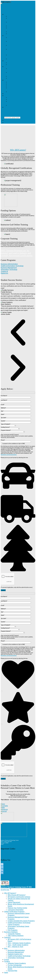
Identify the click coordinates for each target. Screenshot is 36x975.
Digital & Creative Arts (18, 86)
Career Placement (16, 26)
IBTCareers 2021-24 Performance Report (17, 69)
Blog (6, 80)
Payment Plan (14, 105)
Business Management (18, 84)
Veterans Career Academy (20, 97)
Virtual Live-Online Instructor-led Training (19, 23)
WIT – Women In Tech (17, 78)
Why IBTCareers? (12, 14)
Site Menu (6, 111)
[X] (18, 872)
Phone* (13, 441)
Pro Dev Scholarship (17, 99)
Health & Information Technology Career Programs (18, 51)
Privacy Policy (4, 854)
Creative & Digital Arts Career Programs (18, 46)
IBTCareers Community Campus (19, 897)
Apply (6, 107)
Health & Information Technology (18, 89)
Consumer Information (18, 34)
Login (8, 123)
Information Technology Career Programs (19, 56)
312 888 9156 (7, 844)
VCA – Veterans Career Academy (19, 943)
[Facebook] (18, 864)
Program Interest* (6, 430)
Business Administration (19, 82)
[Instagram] (18, 867)
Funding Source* (5, 427)
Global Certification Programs (19, 35)
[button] (18, 332)
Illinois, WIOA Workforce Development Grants (19, 29)
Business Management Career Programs (18, 42)
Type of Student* (5, 424)
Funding (8, 95)
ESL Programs (14, 59)
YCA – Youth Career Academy (21, 76)
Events (7, 94)
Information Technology (19, 92)
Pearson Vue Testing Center (21, 32)
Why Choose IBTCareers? (19, 16)
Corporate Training (17, 63)
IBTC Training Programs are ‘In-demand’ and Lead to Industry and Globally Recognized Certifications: (17, 253)
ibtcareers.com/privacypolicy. (9, 454)
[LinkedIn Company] (18, 870)
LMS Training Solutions (19, 65)
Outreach (8, 66)
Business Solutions (13, 61)
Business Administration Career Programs (19, 38)
